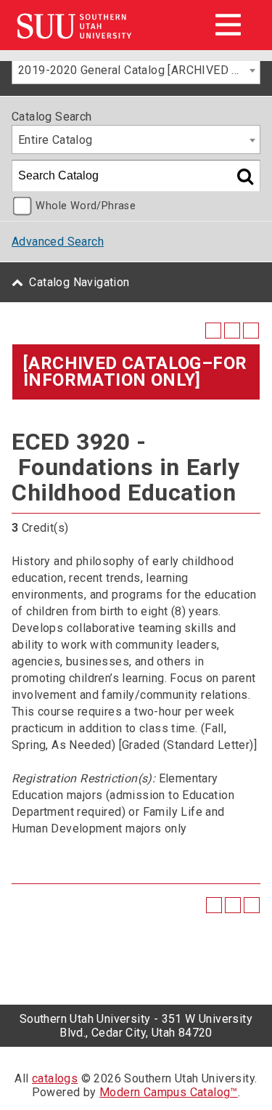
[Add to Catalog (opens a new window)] (213, 331)
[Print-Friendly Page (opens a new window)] (232, 331)
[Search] (245, 176)
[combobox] (136, 69)
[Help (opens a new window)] (251, 331)
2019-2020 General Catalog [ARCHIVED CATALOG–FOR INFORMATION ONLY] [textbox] (139, 70)
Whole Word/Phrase (86, 206)
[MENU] (227, 24)
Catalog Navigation (79, 282)
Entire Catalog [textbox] (55, 140)
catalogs (55, 1078)
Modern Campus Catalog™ (168, 1092)
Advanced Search (58, 241)
